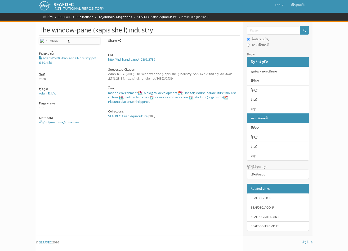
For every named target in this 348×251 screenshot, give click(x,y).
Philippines (142, 101)
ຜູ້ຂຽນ (255, 90)
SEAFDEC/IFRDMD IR (265, 226)
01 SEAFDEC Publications (75, 17)
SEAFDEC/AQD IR (262, 207)
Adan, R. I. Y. (47, 93)
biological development (160, 93)
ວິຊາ (253, 109)
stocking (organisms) (209, 97)
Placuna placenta (120, 101)
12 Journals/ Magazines (115, 17)
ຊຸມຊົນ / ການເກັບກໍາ (264, 71)
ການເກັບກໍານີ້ (260, 45)
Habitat (189, 93)
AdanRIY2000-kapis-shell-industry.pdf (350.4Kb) (67, 60)
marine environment (123, 93)
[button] (279, 4)
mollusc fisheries (137, 97)
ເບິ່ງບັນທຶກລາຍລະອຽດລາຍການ (59, 122)
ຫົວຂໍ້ (254, 99)
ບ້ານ (50, 17)
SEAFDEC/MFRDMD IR (266, 217)
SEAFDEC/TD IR (261, 198)
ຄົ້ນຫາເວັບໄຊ (260, 39)
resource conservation (171, 97)
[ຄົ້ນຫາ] (304, 30)
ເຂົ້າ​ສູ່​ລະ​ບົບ (258, 174)
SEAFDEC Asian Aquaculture (157, 17)
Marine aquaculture (210, 93)
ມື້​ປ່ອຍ (255, 81)
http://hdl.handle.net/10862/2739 (131, 59)
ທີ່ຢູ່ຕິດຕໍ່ (307, 242)
